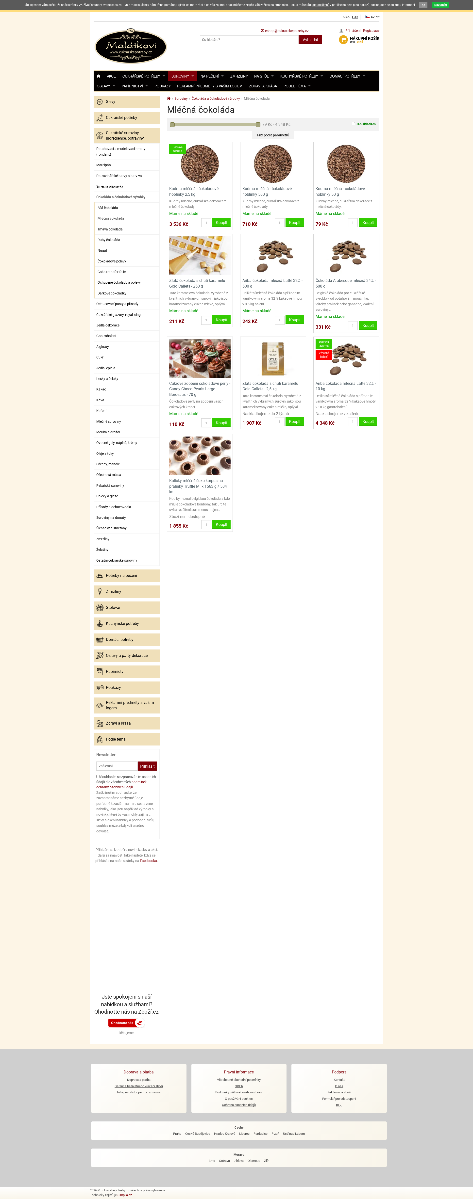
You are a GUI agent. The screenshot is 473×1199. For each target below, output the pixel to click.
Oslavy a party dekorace (127, 655)
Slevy (110, 101)
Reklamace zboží (339, 1092)
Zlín (266, 1161)
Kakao (101, 389)
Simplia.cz (125, 1195)
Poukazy (162, 85)
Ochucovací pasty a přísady (117, 304)
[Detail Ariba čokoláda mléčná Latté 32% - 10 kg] (346, 358)
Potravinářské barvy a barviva (119, 176)
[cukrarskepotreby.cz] (131, 45)
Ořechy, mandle (108, 464)
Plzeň (275, 1133)
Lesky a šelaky (107, 379)
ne (423, 5)
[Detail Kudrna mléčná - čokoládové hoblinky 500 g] (273, 163)
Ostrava (224, 1161)
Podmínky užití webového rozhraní (238, 1092)
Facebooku (148, 861)
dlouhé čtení (320, 5)
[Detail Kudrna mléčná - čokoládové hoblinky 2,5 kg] (200, 163)
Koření (101, 411)
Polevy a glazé (107, 496)
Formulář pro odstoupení (339, 1099)
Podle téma (295, 85)
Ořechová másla (108, 475)
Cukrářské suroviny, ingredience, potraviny (125, 135)
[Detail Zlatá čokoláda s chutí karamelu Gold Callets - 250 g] (200, 255)
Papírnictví (132, 85)
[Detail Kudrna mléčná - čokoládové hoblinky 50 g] (346, 163)
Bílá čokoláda (108, 208)
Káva (100, 400)
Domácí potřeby (345, 76)
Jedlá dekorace (107, 325)
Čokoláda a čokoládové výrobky (120, 197)
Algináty (102, 347)
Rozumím (440, 5)
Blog (339, 1105)
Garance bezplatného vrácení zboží (139, 1086)
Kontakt (339, 1080)
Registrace (371, 30)
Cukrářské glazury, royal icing (118, 315)
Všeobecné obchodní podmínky (239, 1080)
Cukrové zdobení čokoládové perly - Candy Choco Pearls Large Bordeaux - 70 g (199, 389)
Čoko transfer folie (112, 272)
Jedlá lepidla (105, 368)
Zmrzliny (239, 76)
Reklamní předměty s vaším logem (209, 85)
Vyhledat (310, 39)
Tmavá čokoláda (110, 229)
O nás (339, 1086)
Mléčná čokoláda (111, 218)
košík (364, 40)
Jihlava (239, 1161)
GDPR (239, 1086)
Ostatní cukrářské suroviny (116, 560)
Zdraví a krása (263, 85)
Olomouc (254, 1161)
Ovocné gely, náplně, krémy (116, 443)
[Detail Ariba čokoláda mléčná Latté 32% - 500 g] (273, 255)
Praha (177, 1133)
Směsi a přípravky (109, 186)
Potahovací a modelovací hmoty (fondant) (120, 151)
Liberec (244, 1133)
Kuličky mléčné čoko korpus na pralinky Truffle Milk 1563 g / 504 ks (198, 486)
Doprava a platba (139, 1080)
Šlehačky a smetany (111, 528)
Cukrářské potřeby (141, 76)
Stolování (114, 607)
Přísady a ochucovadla (113, 507)
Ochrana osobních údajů (239, 1105)
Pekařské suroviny (110, 485)
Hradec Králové (224, 1133)
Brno (212, 1161)
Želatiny (102, 549)
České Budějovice (197, 1133)
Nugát (102, 250)
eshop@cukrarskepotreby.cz (286, 31)
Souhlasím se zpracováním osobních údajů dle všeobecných (126, 782)
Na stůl (261, 76)
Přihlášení (352, 30)
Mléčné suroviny (108, 421)
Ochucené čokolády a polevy (119, 282)
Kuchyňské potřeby (299, 76)
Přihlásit (147, 766)
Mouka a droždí (108, 432)
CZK (346, 17)
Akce (111, 76)
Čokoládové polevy (112, 261)
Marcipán (103, 165)
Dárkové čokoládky (112, 293)
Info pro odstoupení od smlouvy (139, 1092)
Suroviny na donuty (111, 517)
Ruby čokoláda (109, 240)
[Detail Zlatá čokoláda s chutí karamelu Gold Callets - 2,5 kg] (273, 358)
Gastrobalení (106, 336)
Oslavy (103, 85)
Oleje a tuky (105, 453)
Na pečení (210, 76)
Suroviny (180, 76)
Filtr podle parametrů (273, 135)
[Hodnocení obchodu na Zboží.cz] (126, 1022)
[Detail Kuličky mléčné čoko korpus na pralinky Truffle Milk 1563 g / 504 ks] (200, 455)
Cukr (99, 357)
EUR (355, 17)
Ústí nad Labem (294, 1133)
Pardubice (260, 1133)
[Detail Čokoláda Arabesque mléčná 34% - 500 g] (346, 255)
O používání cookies (239, 1099)
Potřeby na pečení (121, 575)
